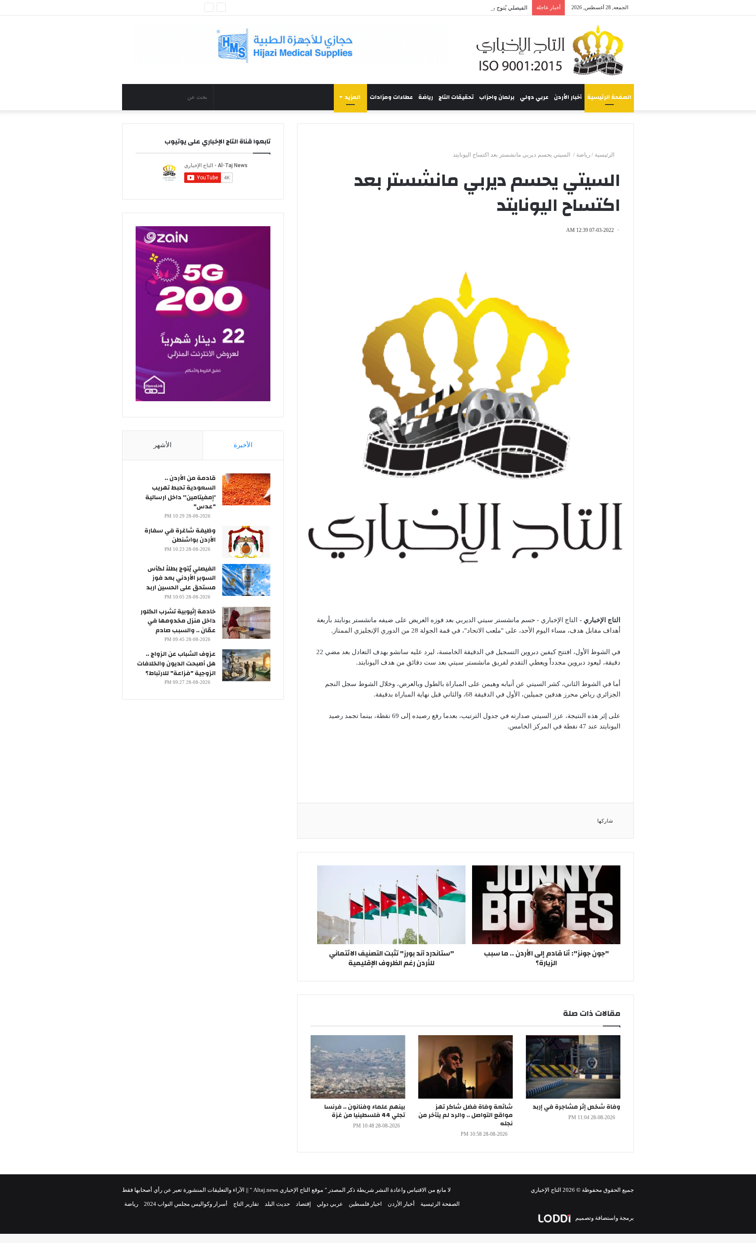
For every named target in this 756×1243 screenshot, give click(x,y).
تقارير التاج (246, 1204)
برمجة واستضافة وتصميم (604, 1218)
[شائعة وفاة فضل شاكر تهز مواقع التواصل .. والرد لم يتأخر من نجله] (465, 1067)
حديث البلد (277, 1204)
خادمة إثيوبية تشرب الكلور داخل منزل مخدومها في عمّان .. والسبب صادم (178, 621)
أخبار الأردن (568, 97)
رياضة (425, 97)
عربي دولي (534, 97)
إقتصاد (303, 1204)
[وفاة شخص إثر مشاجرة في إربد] (573, 1067)
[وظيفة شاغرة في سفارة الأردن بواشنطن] (246, 542)
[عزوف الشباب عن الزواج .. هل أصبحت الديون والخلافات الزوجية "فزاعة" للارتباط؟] (246, 665)
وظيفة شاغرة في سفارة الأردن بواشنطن (180, 535)
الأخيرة (243, 444)
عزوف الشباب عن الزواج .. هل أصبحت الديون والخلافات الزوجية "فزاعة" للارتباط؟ (176, 663)
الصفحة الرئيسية (609, 97)
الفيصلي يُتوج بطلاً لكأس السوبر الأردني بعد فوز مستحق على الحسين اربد (441, 7)
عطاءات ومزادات (391, 97)
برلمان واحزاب (496, 97)
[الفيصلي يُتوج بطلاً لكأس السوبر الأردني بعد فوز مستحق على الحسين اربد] (246, 580)
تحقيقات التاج (456, 97)
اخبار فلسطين (365, 1204)
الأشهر (163, 444)
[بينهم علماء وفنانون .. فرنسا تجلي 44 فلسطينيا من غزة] (358, 1067)
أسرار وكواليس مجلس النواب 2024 (186, 1204)
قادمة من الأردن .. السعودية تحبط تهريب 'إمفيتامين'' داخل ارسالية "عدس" (180, 492)
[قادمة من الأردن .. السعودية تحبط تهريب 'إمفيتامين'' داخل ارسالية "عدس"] (246, 489)
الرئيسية (605, 154)
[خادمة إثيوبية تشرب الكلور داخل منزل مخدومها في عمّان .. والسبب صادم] (246, 623)
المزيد (352, 97)
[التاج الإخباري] (553, 50)
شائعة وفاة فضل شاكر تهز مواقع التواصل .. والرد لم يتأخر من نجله (465, 1115)
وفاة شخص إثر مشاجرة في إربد (576, 1107)
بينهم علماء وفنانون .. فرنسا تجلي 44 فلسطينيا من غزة (364, 1111)
